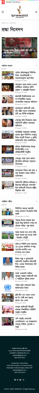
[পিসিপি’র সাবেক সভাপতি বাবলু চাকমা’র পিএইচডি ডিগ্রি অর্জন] (8, 211)
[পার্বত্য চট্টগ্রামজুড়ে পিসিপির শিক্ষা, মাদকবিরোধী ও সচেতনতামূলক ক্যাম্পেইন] (8, 75)
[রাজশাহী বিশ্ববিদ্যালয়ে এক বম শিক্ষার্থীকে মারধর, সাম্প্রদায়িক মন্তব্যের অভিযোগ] (8, 99)
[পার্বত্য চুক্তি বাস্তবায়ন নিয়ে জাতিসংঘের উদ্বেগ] (8, 288)
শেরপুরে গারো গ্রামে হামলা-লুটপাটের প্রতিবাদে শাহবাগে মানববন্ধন (25, 161)
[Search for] (36, 12)
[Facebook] (15, 380)
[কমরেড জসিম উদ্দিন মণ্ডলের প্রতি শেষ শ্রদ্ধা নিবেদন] (19, 47)
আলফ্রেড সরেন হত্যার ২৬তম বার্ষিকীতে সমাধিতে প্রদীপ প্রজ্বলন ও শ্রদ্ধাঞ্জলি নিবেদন (26, 87)
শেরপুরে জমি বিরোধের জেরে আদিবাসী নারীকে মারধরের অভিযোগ (25, 123)
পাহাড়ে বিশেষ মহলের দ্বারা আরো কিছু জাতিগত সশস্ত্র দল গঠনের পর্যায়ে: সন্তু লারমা (26, 223)
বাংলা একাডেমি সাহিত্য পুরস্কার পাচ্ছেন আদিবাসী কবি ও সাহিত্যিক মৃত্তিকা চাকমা (26, 276)
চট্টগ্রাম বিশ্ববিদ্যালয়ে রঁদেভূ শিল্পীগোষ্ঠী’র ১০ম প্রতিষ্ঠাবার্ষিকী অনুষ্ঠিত (25, 149)
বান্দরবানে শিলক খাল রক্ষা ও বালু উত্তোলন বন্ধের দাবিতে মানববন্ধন (26, 173)
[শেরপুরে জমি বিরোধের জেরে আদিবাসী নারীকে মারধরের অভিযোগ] (8, 123)
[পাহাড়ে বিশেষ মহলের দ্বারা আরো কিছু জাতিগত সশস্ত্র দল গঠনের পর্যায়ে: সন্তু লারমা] (8, 223)
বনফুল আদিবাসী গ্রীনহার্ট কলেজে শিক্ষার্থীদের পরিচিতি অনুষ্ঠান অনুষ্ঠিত (25, 310)
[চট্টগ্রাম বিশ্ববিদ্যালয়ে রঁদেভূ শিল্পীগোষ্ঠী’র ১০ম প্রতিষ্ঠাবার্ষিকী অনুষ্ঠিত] (8, 149)
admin (7, 55)
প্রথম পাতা (6, 23)
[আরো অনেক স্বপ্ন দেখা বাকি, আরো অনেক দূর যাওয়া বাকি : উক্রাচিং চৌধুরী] (8, 235)
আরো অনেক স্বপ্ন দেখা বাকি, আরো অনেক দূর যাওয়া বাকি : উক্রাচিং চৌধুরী (25, 235)
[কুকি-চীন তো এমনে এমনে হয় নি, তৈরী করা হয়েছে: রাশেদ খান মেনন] (8, 298)
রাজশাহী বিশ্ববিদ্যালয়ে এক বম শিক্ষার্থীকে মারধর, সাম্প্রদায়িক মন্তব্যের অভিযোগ (26, 99)
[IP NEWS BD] (19, 12)
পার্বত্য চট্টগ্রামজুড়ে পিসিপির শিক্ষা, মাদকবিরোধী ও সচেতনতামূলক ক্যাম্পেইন (25, 75)
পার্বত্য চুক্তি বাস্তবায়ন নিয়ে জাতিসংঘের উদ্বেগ (25, 286)
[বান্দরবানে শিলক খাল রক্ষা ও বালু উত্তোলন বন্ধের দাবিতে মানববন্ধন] (8, 173)
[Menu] (3, 12)
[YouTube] (21, 380)
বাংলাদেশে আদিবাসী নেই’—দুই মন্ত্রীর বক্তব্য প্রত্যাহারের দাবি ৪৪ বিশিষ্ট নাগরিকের (25, 111)
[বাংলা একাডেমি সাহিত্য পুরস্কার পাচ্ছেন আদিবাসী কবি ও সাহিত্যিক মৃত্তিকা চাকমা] (8, 276)
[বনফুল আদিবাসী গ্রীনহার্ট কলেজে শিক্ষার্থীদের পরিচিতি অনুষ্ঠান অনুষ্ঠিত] (8, 309)
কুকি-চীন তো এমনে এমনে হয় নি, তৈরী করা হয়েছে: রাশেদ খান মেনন (25, 298)
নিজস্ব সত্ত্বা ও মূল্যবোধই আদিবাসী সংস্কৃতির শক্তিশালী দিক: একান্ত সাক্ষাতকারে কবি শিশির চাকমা (26, 262)
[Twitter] (18, 380)
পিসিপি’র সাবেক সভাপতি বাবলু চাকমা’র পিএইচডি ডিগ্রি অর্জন (26, 211)
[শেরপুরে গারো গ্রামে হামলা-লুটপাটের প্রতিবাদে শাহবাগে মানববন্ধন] (8, 161)
